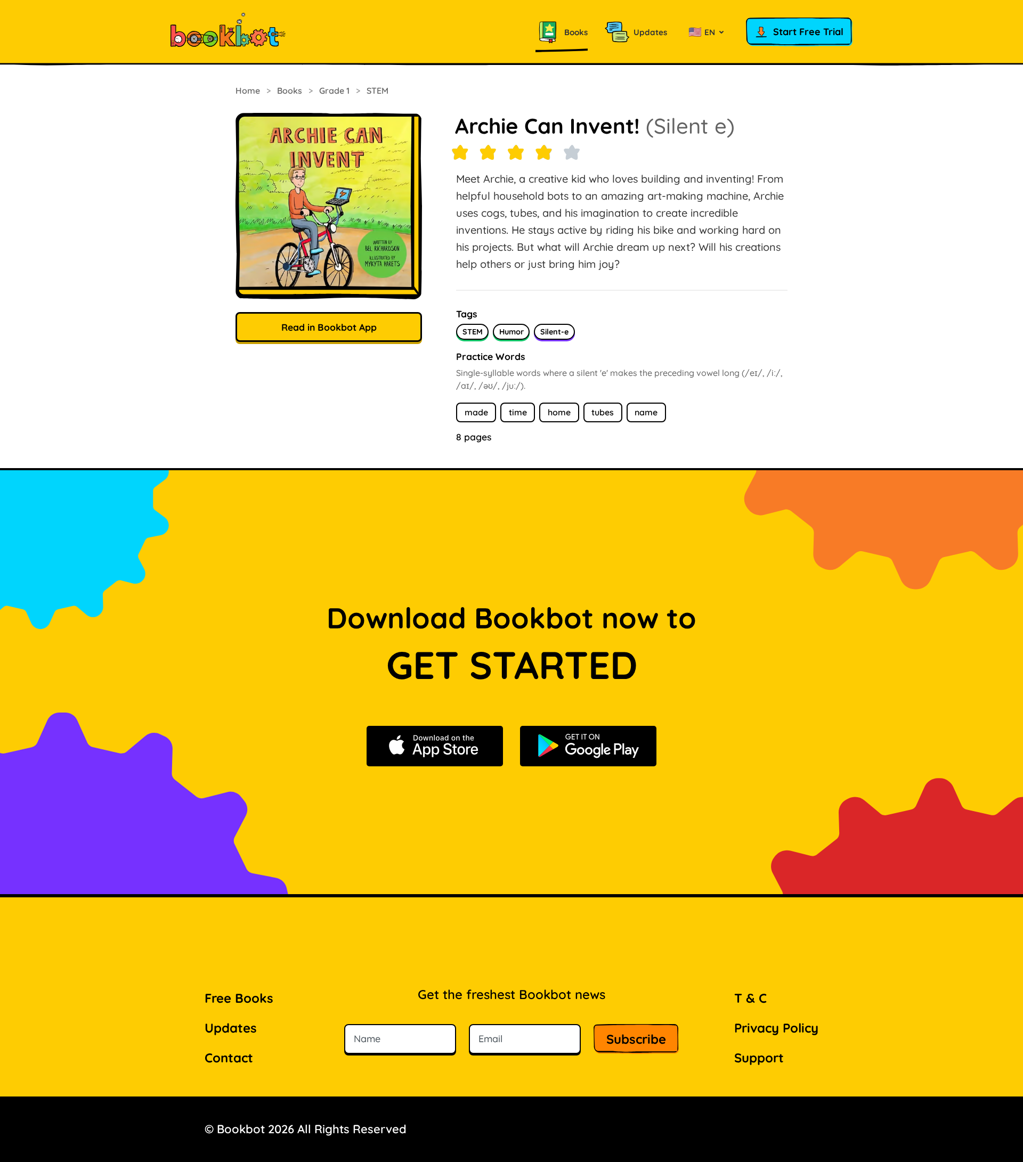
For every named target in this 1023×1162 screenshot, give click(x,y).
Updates (231, 1028)
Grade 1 (334, 90)
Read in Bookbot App (329, 327)
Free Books (239, 998)
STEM (377, 90)
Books (289, 90)
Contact (229, 1058)
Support (759, 1058)
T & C (750, 998)
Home (248, 90)
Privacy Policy (776, 1028)
